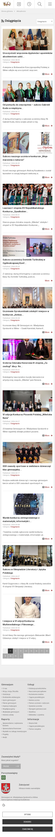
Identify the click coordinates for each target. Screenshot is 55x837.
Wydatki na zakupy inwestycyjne (15, 731)
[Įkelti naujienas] (19, 4)
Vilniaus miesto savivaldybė (29, 788)
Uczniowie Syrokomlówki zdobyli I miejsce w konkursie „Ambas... (26, 313)
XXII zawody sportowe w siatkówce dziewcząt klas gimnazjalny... (27, 468)
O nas (5, 688)
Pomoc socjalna (35, 729)
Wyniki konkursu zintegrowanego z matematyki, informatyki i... (21, 519)
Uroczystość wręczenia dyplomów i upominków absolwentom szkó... (27, 55)
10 (10, 656)
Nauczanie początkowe (37, 691)
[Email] (3, 777)
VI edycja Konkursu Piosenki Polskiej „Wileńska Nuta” (27, 416)
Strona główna (7, 11)
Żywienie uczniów (35, 706)
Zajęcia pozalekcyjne (36, 697)
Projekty (6, 734)
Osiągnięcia (14, 62)
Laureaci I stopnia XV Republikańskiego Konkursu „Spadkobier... (23, 210)
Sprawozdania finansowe (12, 728)
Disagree (27, 822)
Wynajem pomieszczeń (37, 709)
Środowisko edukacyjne (11, 697)
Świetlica (32, 712)
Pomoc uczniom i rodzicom (39, 703)
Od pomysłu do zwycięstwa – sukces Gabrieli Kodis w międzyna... (26, 106)
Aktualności (21, 11)
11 (15, 656)
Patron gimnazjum (9, 703)
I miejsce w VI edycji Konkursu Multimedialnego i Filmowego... (19, 623)
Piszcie (6, 766)
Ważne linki (33, 723)
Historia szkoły (8, 715)
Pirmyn (20, 656)
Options (27, 814)
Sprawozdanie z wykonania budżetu (13, 724)
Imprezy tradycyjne (10, 706)
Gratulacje (6, 694)
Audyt (5, 737)
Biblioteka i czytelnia (36, 715)
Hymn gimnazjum (9, 700)
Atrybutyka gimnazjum (11, 712)
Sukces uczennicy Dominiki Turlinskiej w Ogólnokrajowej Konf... (24, 261)
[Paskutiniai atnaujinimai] (29, 4)
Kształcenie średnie (36, 694)
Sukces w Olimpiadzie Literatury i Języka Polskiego (24, 571)
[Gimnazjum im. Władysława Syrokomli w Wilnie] (7, 3)
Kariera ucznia (34, 700)
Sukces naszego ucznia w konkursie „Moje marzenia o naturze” (25, 158)
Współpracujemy (9, 709)
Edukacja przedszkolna (37, 688)
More (47, 74)
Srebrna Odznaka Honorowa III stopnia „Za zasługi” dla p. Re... (25, 365)
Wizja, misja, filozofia (10, 691)
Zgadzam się (27, 829)
